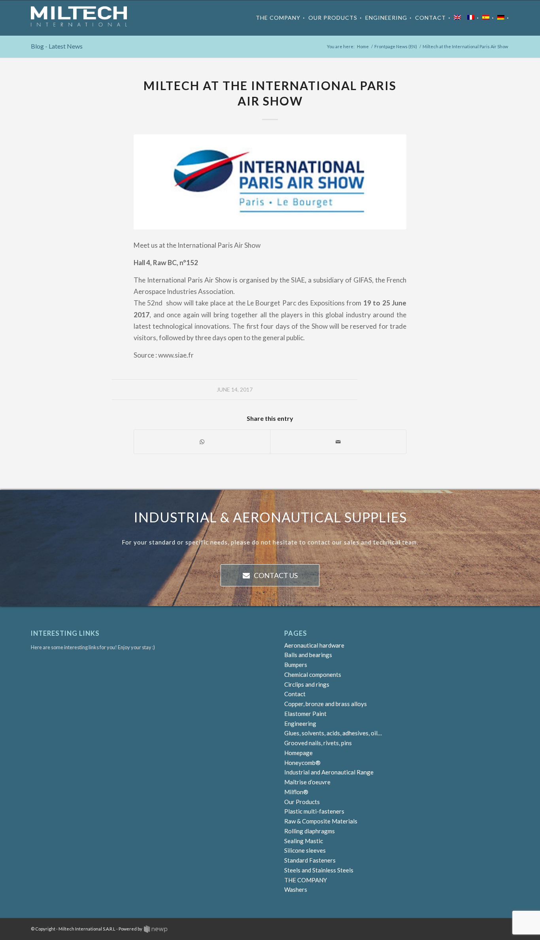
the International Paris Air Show (214, 245)
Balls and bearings (308, 654)
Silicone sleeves (305, 850)
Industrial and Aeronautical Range (329, 772)
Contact (295, 693)
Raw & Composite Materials (320, 821)
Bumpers (295, 664)
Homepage (298, 752)
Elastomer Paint (305, 713)
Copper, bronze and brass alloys (325, 703)
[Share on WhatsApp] (202, 442)
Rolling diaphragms (309, 831)
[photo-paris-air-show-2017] (270, 182)
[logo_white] (79, 17)
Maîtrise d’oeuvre (307, 782)
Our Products (302, 801)
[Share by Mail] (338, 442)
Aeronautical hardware (314, 645)
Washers (295, 889)
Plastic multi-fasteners (314, 811)
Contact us (276, 575)
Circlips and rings (306, 684)
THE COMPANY (305, 879)
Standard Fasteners (310, 860)
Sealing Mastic (303, 840)
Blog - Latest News (57, 46)
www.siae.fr (176, 355)
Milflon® (296, 791)
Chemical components (312, 674)
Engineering (300, 723)
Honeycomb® (302, 762)
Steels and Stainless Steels (318, 870)
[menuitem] (280, 17)
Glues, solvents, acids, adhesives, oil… (333, 733)
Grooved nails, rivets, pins (318, 742)
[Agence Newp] (156, 929)
